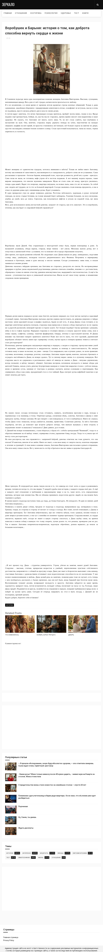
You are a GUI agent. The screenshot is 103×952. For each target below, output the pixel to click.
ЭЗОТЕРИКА (35, 13)
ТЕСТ (76, 13)
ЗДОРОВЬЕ (66, 13)
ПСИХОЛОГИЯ (51, 13)
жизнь (40, 857)
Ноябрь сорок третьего (46, 635)
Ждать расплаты (25, 828)
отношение (56, 857)
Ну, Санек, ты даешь (27, 817)
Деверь (71, 635)
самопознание (24, 857)
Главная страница (10, 937)
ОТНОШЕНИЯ (21, 13)
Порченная (23, 806)
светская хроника (80, 853)
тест (8, 857)
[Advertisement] (51, 150)
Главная (8, 13)
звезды (60, 853)
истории (9, 605)
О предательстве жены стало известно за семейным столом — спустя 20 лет (52, 785)
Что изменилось (12, 635)
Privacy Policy (8, 940)
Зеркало (8, 4)
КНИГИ (85, 13)
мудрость (44, 853)
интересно (26, 853)
